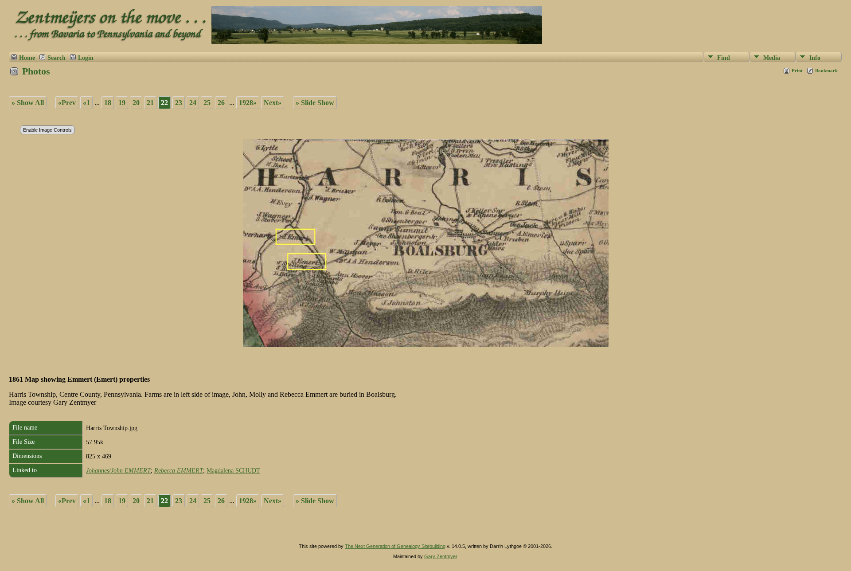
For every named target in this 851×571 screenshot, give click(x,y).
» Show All (28, 102)
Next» (272, 102)
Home (27, 58)
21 (150, 102)
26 (221, 102)
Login (86, 58)
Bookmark (826, 70)
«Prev (67, 102)
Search (56, 58)
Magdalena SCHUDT (233, 470)
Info (814, 58)
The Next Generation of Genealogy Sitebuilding (395, 546)
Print (797, 70)
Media (771, 58)
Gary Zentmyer (440, 556)
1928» (248, 102)
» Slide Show (315, 102)
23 (178, 102)
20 (136, 102)
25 (207, 102)
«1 (86, 102)
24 (192, 102)
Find (723, 58)
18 (107, 102)
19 (121, 102)
